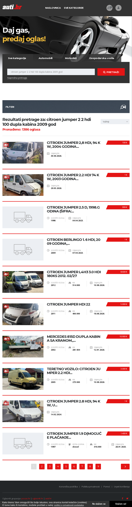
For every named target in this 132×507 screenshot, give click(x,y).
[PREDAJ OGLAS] (109, 8)
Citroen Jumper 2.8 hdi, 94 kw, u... (73, 403)
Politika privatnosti (91, 486)
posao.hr (25, 498)
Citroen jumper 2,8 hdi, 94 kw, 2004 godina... (73, 145)
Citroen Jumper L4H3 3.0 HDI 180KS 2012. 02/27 (74, 274)
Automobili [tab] (45, 58)
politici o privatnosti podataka (69, 505)
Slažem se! (120, 504)
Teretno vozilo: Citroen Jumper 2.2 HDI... (73, 371)
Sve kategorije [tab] (17, 58)
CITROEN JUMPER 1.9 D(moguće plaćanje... (74, 435)
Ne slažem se (98, 504)
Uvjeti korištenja (122, 486)
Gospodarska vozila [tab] (101, 58)
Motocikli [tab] (70, 58)
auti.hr (48, 498)
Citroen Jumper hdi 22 (68, 304)
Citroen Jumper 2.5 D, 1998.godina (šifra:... (73, 209)
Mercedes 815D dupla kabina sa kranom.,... (73, 339)
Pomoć (107, 486)
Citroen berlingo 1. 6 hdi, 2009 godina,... (73, 242)
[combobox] (115, 121)
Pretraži (113, 72)
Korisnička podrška (68, 486)
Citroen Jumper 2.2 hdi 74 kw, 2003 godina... (73, 177)
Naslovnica (53, 7)
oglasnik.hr (37, 498)
